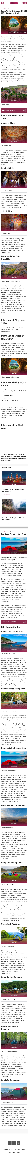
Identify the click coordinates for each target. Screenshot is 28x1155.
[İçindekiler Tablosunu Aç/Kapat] (23, 110)
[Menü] (2, 3)
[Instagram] (18, 1143)
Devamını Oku (6, 494)
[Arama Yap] (22, 3)
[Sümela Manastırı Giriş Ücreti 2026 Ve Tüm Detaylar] (14, 506)
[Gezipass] (14, 3)
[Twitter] (14, 1143)
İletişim (18, 1152)
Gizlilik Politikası (12, 1152)
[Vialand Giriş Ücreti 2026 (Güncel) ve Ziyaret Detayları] (14, 478)
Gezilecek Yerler (6, 37)
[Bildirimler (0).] (25, 3)
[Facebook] (10, 1143)
